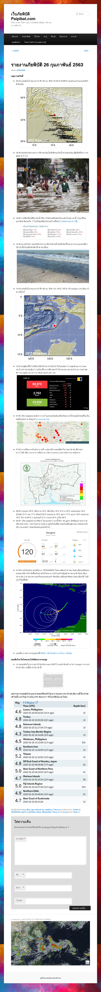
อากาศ (73, 36)
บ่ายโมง (61, 653)
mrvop (65, 812)
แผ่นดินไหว (16, 42)
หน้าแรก (15, 36)
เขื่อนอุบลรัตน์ (46, 812)
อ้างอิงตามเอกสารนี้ (68, 221)
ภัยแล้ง (38, 812)
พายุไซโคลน (31, 812)
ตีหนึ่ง (43, 653)
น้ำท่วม (37, 36)
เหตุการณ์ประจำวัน (37, 809)
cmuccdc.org (43, 419)
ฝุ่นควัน (23, 812)
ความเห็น (20, 839)
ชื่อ (20, 875)
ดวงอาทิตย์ (26, 36)
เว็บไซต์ (19, 900)
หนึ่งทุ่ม (69, 653)
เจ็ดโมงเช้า (51, 653)
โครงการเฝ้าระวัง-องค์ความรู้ (35, 42)
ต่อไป (87, 50)
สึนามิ (53, 36)
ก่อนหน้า (15, 50)
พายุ (45, 36)
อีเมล (20, 888)
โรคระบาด (57, 809)
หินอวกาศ (63, 36)
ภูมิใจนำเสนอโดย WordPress (50, 978)
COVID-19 (76, 809)
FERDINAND (16, 812)
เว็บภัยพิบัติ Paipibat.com (23, 16)
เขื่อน (28, 809)
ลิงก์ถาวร (77, 812)
